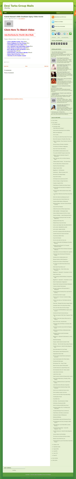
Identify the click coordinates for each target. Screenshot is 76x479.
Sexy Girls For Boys (57, 176)
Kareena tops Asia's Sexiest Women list (61, 199)
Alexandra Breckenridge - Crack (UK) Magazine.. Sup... (60, 428)
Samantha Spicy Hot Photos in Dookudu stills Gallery (63, 105)
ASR (55, 477)
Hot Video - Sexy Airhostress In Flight (60, 401)
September (55, 446)
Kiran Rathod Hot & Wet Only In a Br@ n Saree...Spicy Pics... (64, 65)
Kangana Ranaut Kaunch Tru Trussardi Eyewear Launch (61, 246)
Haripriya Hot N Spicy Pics (58, 220)
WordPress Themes (30, 477)
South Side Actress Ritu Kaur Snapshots (61, 384)
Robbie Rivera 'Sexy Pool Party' (59, 222)
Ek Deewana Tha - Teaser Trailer (59, 363)
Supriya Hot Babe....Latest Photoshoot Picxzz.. (62, 215)
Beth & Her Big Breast (57, 132)
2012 (53, 120)
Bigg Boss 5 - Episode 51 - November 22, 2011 (62, 279)
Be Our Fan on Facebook (60, 26)
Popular (54, 37)
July (54, 451)
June (54, 453)
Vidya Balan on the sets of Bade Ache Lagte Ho (62, 251)
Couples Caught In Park (58, 183)
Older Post (46, 66)
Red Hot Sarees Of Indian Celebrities (60, 144)
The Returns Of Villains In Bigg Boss (60, 146)
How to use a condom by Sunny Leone (61, 390)
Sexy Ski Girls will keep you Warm (59, 52)
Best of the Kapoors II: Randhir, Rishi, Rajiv (61, 139)
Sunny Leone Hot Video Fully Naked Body (61, 394)
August (54, 448)
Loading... (14, 470)
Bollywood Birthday (57, 417)
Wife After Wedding (57, 339)
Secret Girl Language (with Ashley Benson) (62, 231)
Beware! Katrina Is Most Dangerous (60, 259)
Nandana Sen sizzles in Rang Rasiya (60, 261)
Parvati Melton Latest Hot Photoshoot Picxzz (62, 419)
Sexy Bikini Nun (56, 398)
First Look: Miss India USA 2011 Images (61, 307)
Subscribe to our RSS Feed (60, 16)
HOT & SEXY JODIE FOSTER (59, 229)
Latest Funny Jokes (57, 374)
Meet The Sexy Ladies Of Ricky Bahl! (60, 365)
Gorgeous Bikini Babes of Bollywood (60, 201)
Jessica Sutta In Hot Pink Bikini (59, 434)
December (55, 124)
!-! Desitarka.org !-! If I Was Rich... (58, 112)
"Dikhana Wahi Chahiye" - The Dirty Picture (62, 161)
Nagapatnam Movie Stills (58, 353)
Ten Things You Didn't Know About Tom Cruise (62, 136)
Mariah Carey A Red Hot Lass (59, 438)
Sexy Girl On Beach (57, 237)
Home (5, 12)
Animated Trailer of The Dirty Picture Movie (61, 305)
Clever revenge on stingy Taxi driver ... (61, 181)
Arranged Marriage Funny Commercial (61, 410)
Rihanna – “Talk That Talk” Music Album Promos (62, 344)
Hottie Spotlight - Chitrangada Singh (60, 211)
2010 (53, 458)
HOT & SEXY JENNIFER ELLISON (60, 227)
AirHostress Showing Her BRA (59, 403)
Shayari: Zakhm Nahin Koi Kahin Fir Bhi (61, 341)
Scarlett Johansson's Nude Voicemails (61, 233)
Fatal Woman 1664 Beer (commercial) (61, 412)
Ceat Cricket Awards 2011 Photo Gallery (61, 359)
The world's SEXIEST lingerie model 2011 (61, 153)
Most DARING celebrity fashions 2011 (60, 150)
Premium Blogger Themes (48, 477)
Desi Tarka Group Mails (19, 5)
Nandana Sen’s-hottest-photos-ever (60, 257)
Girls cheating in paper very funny (60, 392)
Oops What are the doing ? (58, 128)
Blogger (49, 474)
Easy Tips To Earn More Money (59, 148)
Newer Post (6, 66)
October (55, 444)
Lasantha (41, 477)
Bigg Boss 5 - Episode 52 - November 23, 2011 (62, 272)
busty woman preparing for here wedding (61, 130)
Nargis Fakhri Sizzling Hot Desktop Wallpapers (62, 284)
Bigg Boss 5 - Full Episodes (58, 170)
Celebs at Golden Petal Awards (59, 286)
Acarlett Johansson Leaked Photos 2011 (61, 367)
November (55, 126)
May (54, 455)
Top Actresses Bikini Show (58, 235)
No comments (22, 18)
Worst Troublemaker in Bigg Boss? (60, 281)
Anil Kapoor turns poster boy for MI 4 (60, 178)
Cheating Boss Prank (57, 396)
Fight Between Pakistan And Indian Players (62, 185)
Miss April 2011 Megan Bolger (59, 174)
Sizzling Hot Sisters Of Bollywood (60, 415)
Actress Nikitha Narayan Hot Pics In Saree (61, 213)
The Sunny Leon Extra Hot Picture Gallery (61, 436)
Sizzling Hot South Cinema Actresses (60, 313)
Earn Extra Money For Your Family (60, 349)
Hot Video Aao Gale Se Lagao (59, 294)
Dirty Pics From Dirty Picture (58, 165)
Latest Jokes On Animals (58, 372)
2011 (53, 122)
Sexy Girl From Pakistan (58, 206)
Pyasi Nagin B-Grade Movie (63, 58)
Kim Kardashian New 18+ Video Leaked (61, 369)
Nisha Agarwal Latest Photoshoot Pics (61, 351)
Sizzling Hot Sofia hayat (58, 361)
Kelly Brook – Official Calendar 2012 (60, 172)
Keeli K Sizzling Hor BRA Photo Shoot (60, 405)
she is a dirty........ (60, 98)
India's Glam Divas (57, 274)
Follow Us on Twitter (59, 21)
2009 (53, 460)
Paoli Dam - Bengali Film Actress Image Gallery (62, 303)
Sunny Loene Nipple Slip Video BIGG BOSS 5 (62, 225)
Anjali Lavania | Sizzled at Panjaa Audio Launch (63, 376)
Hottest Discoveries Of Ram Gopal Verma (61, 208)
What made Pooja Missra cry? (63, 72)
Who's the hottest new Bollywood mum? (61, 197)
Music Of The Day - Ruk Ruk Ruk (59, 321)
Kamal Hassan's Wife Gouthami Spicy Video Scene (23, 16)
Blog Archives (65, 37)
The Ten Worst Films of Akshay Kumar (60, 163)
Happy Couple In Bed (57, 168)
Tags (59, 37)
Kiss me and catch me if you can (59, 240)
